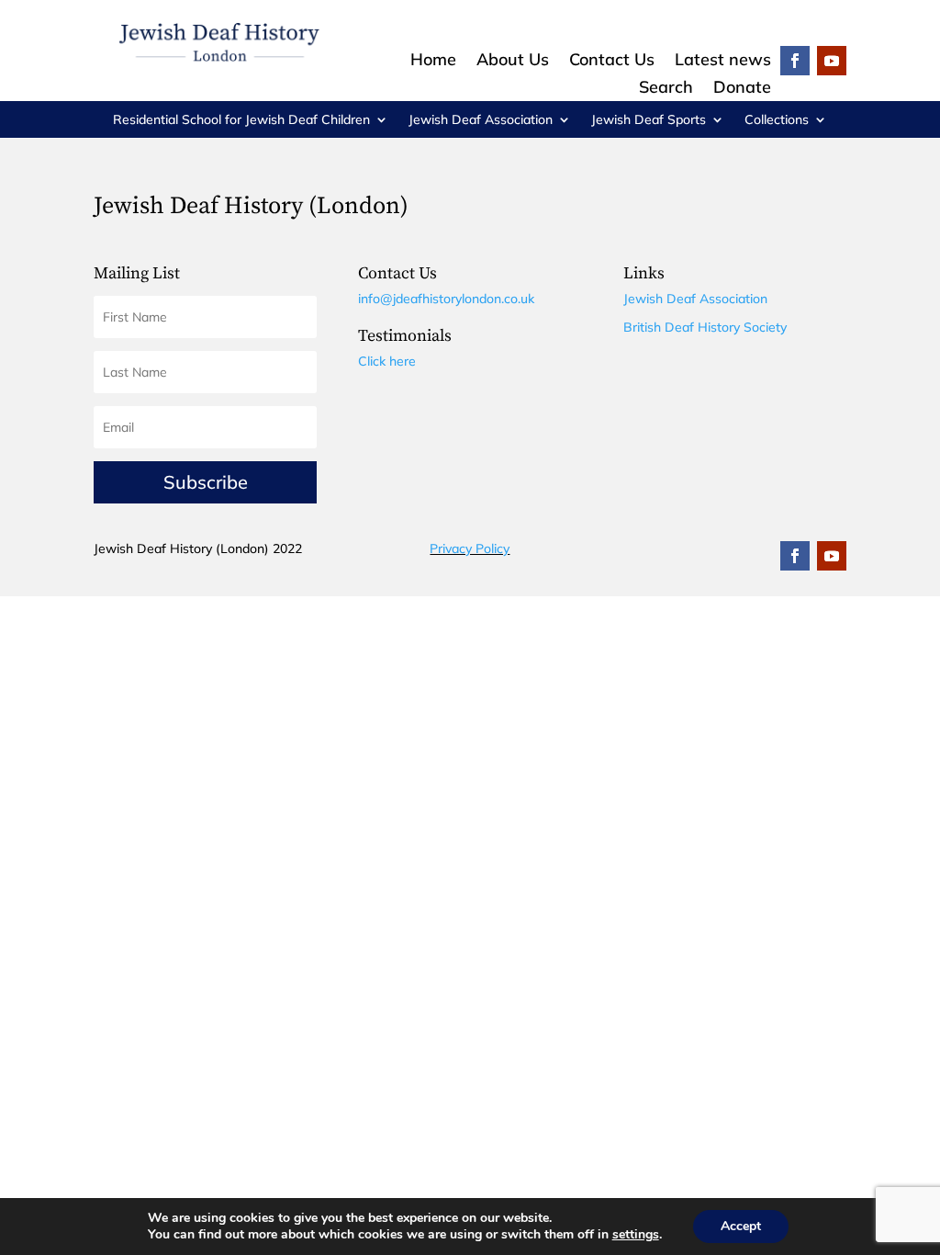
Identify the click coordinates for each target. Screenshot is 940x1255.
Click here (387, 361)
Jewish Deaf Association (480, 120)
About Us (512, 61)
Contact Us (612, 61)
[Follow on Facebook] (795, 60)
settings (635, 1235)
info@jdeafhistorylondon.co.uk (446, 298)
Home (433, 61)
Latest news (723, 61)
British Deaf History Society (705, 327)
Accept (741, 1226)
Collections (776, 120)
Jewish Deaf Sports (648, 120)
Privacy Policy (469, 548)
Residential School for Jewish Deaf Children (241, 120)
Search (666, 89)
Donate (742, 89)
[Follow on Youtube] (831, 60)
